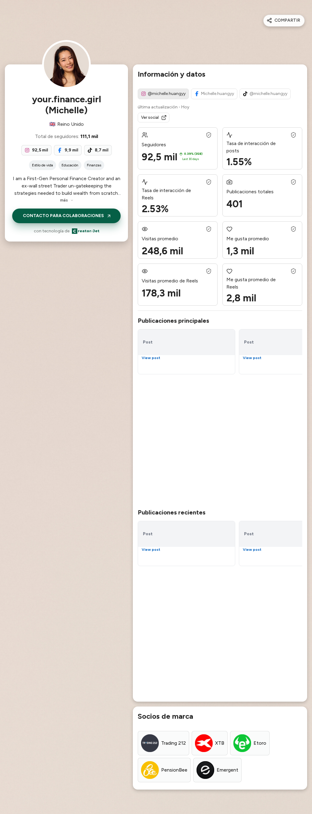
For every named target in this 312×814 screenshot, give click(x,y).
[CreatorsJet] (85, 231)
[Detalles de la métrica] (209, 135)
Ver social (150, 117)
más (64, 200)
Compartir (287, 20)
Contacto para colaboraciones (63, 215)
